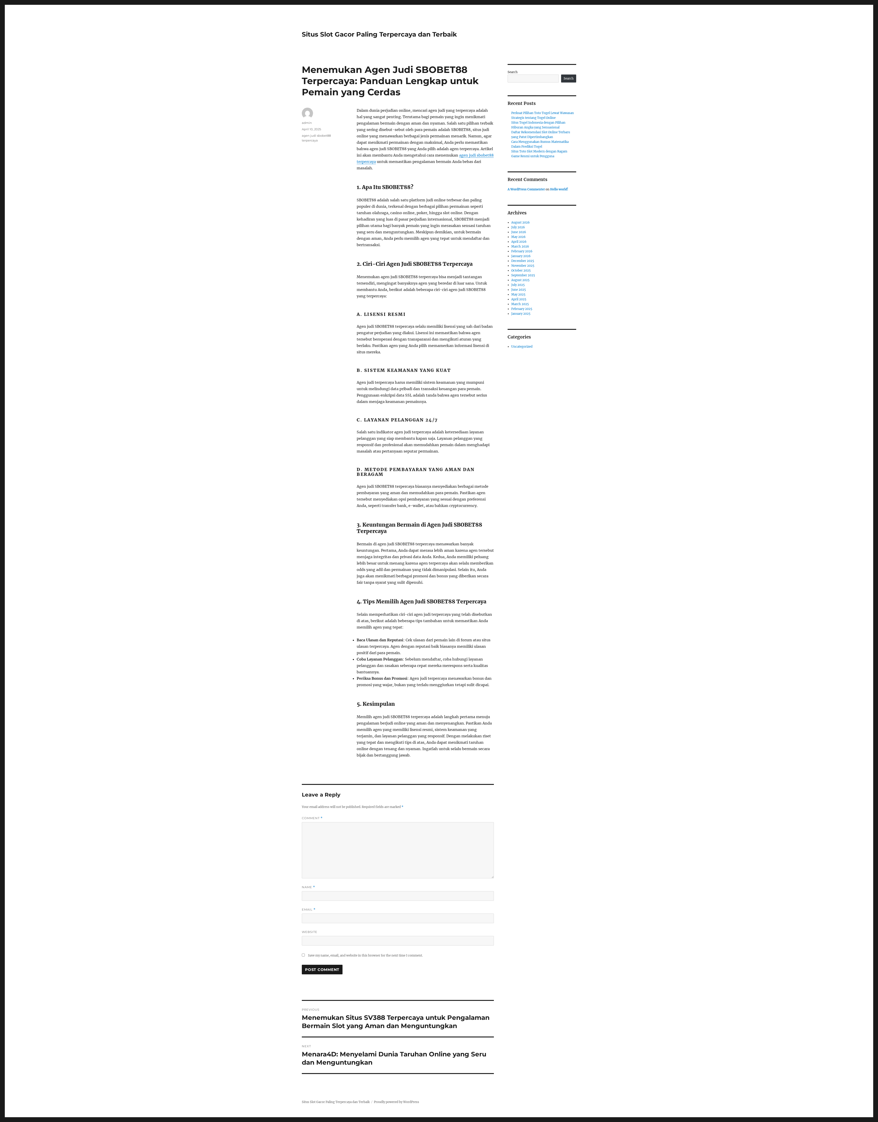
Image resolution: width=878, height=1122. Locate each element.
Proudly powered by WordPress (396, 1102)
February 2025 (521, 309)
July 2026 (518, 227)
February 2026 (522, 251)
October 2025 (521, 270)
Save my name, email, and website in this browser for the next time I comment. (365, 955)
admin (307, 123)
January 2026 (521, 256)
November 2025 (522, 266)
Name (308, 887)
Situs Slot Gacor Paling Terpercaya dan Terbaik (379, 34)
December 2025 (522, 261)
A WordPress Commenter (526, 189)
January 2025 (520, 314)
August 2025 (520, 280)
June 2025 (518, 290)
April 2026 (519, 242)
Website (309, 932)
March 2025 (520, 304)
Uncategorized (522, 347)
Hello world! (559, 189)
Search (513, 72)
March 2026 (520, 246)
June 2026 (518, 232)
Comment (312, 818)
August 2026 (520, 222)
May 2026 (518, 237)
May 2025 (518, 294)
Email (309, 909)
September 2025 (523, 275)
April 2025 (518, 299)
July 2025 (518, 285)
